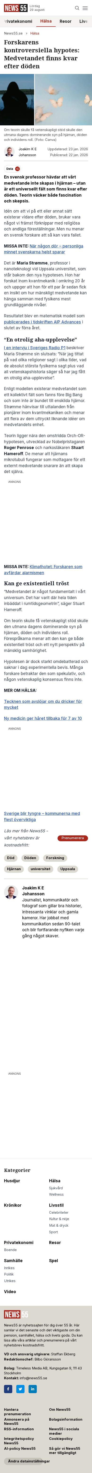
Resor (65, 21)
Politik (9, 1274)
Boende (10, 1250)
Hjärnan (14, 869)
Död (10, 858)
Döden (30, 858)
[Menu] (85, 8)
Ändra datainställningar (25, 1461)
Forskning (55, 858)
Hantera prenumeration (17, 1411)
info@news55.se (33, 1378)
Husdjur (12, 1180)
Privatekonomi (18, 1242)
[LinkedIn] (33, 1389)
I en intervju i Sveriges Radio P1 (34, 347)
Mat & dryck (58, 1225)
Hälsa (46, 21)
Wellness (56, 1194)
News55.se (13, 33)
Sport (53, 1232)
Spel (53, 1260)
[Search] (77, 8)
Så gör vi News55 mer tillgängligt (64, 1450)
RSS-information (19, 1429)
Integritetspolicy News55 (19, 1441)
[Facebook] (8, 1389)
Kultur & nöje (59, 1219)
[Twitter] (20, 1389)
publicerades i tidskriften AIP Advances (42, 322)
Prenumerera (73, 838)
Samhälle (13, 1260)
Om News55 (60, 1409)
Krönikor (12, 1205)
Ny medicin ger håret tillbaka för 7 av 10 (43, 718)
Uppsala (67, 869)
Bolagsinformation (65, 1419)
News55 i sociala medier (64, 1431)
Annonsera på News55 (16, 1421)
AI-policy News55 (20, 1448)
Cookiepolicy (61, 1439)
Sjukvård (56, 1188)
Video (10, 1291)
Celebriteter (58, 1212)
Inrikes (9, 1268)
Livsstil (56, 1205)
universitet (40, 869)
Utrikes (10, 1281)
